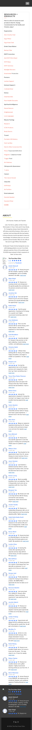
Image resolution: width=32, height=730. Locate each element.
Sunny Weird (12, 532)
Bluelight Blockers (9, 69)
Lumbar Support (9, 81)
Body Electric (8, 131)
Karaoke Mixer (8, 201)
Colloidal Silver (8, 89)
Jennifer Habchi (13, 602)
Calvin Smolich (13, 405)
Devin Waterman (13, 673)
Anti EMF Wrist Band (10, 58)
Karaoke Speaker (9, 197)
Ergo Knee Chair (9, 42)
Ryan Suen (12, 419)
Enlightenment (8, 112)
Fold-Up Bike (8, 143)
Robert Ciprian (13, 658)
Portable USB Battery (11, 139)
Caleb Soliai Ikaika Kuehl (16, 517)
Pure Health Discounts (11, 100)
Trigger (6, 158)
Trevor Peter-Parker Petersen (17, 376)
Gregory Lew (12, 361)
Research (7, 123)
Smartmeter (7, 73)
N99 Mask (7, 185)
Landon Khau (13, 544)
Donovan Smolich (14, 588)
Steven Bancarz (9, 108)
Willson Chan (13, 448)
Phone (6, 151)
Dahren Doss (12, 390)
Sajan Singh (12, 278)
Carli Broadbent (13, 334)
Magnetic (7, 154)
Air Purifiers (7, 189)
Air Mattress (8, 162)
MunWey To (12, 629)
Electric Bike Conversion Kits (13, 147)
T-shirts (6, 170)
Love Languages (9, 116)
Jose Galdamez (13, 320)
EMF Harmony (8, 65)
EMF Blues (7, 62)
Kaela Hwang (12, 644)
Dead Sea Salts (8, 96)
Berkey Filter (8, 50)
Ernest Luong (13, 475)
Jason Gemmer (13, 461)
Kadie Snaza (12, 305)
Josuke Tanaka (13, 504)
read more (23, 275)
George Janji (12, 573)
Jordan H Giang (13, 617)
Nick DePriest (13, 559)
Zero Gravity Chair (9, 35)
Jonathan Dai (13, 293)
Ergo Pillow (7, 38)
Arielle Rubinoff (13, 266)
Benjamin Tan (13, 490)
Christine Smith (13, 347)
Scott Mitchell (13, 434)
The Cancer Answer (10, 178)
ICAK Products (8, 127)
